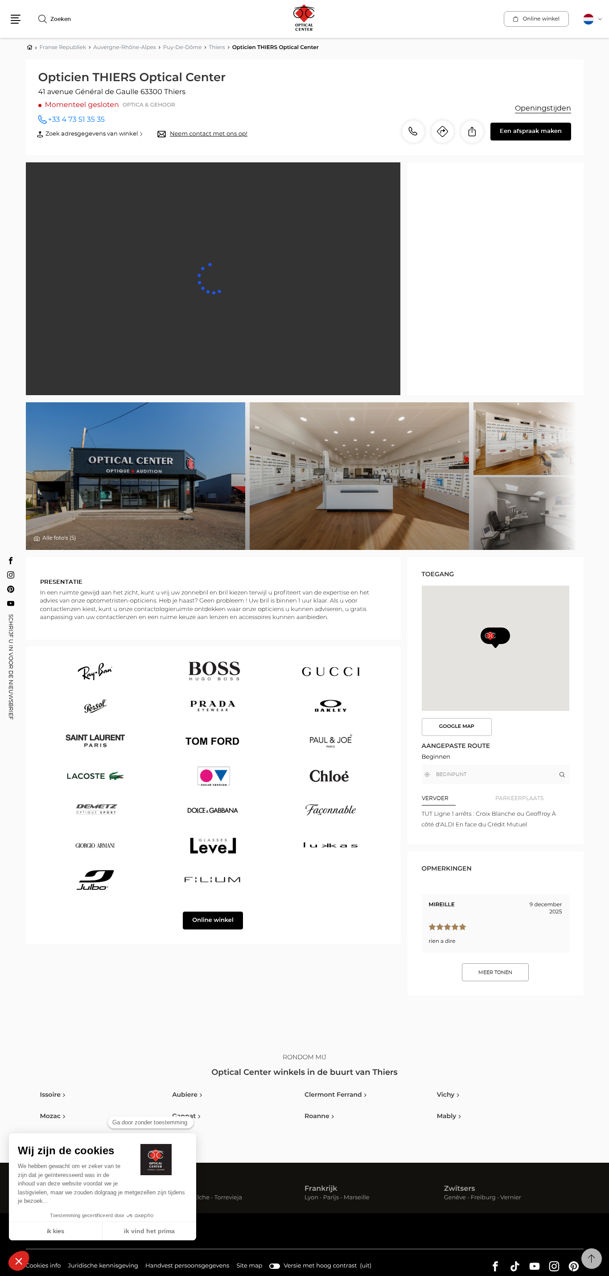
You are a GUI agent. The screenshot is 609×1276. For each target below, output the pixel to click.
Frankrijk (320, 1189)
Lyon (311, 1198)
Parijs (331, 1198)
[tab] (459, 798)
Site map (249, 1266)
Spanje (177, 1189)
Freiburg (483, 1198)
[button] (15, 19)
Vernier (510, 1198)
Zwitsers (459, 1189)
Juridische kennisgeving (103, 1267)
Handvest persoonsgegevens (187, 1267)
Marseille (357, 1198)
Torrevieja (228, 1198)
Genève (455, 1198)
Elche (201, 1198)
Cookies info (43, 1267)
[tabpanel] (495, 819)
